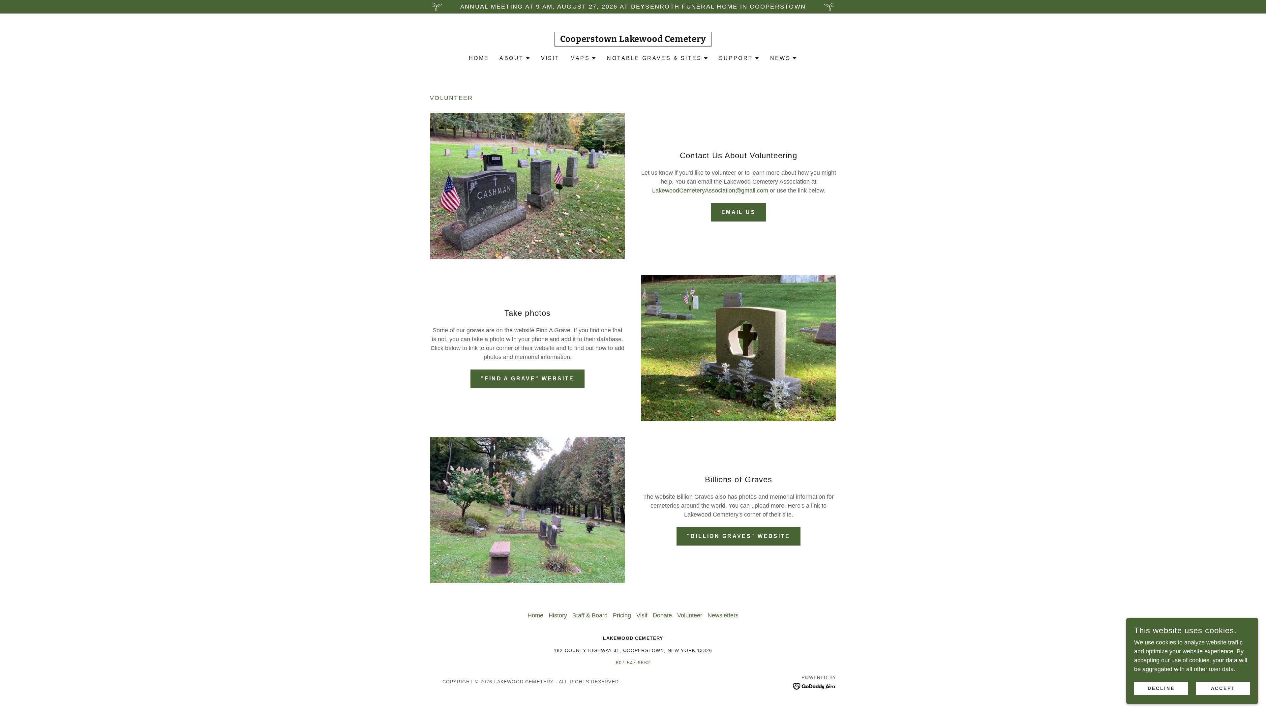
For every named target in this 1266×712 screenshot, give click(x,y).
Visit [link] (550, 58)
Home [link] (479, 58)
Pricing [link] (622, 615)
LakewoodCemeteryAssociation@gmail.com (710, 190)
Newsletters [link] (723, 615)
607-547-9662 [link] (633, 662)
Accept (1223, 688)
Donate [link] (662, 615)
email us (738, 212)
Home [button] (535, 615)
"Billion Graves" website (738, 536)
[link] (633, 40)
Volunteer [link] (689, 615)
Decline (1161, 688)
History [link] (558, 615)
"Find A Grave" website (527, 378)
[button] (514, 58)
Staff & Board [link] (590, 615)
